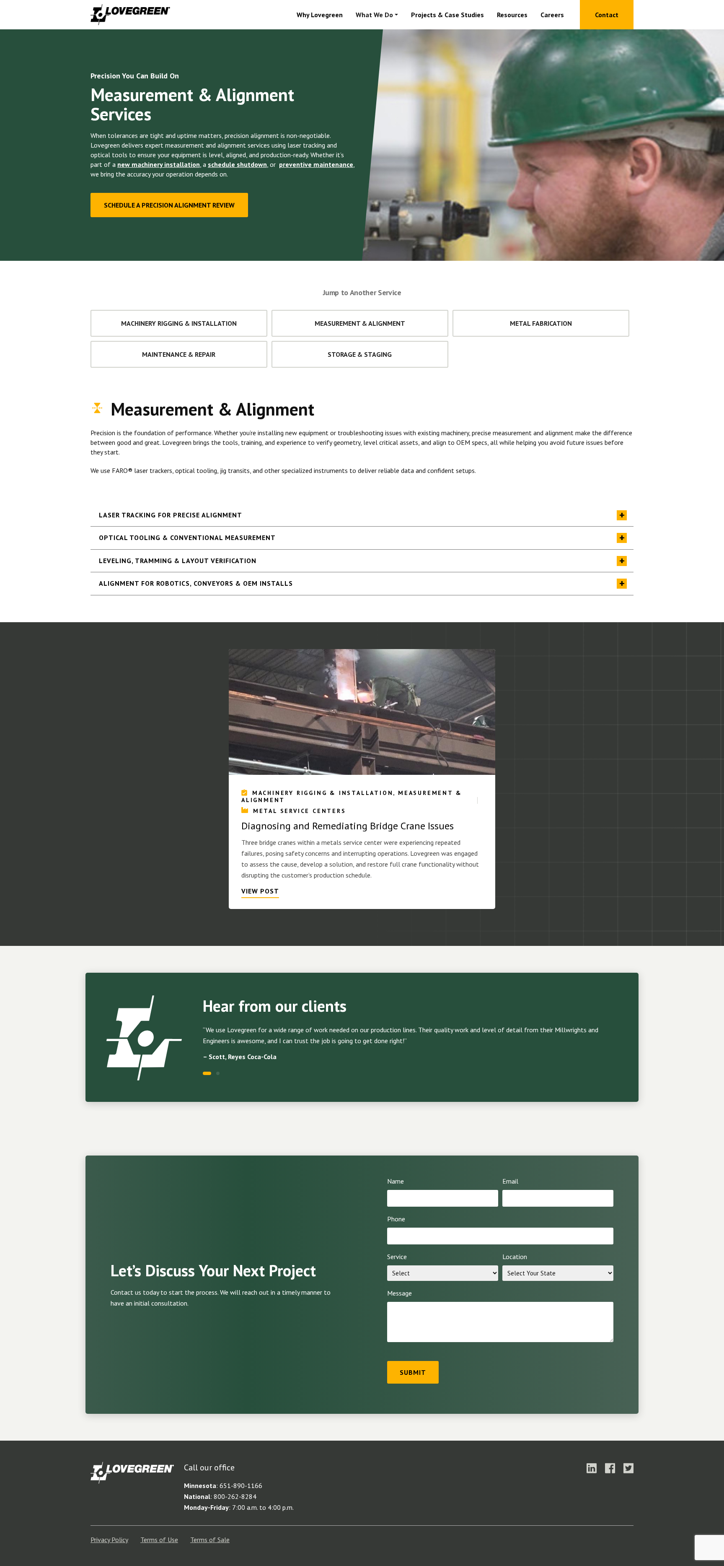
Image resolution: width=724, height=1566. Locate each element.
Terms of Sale (210, 1539)
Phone (396, 1219)
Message (399, 1293)
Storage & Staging (360, 354)
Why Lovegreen (320, 14)
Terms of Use (159, 1539)
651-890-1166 (241, 1485)
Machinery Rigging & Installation (179, 323)
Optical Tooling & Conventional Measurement (187, 537)
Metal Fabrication (541, 323)
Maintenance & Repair (178, 354)
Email (510, 1181)
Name (395, 1181)
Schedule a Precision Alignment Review (169, 205)
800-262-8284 (235, 1496)
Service (397, 1256)
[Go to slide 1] (205, 1074)
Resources (512, 14)
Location (514, 1256)
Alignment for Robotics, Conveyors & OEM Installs (196, 583)
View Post (260, 891)
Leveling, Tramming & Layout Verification (177, 560)
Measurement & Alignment (360, 323)
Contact (606, 14)
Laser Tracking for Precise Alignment (170, 515)
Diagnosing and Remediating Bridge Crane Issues (347, 826)
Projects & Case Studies (447, 14)
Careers (552, 14)
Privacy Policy (109, 1539)
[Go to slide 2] (218, 1074)
